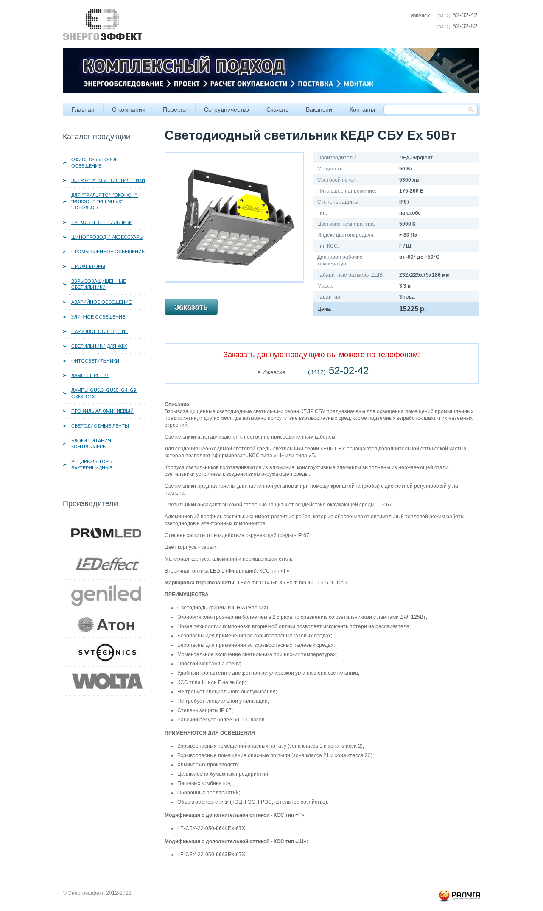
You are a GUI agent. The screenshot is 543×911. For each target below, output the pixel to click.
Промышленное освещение (108, 251)
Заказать (191, 307)
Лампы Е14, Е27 (90, 375)
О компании (129, 109)
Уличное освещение (98, 316)
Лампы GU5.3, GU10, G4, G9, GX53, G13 (104, 393)
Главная (83, 109)
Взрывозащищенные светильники (98, 284)
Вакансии (319, 109)
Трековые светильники (101, 222)
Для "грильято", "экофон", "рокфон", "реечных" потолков (104, 201)
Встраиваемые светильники (108, 180)
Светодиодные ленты (100, 425)
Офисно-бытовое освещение (94, 162)
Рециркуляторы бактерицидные (92, 464)
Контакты (362, 109)
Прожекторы (88, 266)
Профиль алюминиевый (102, 411)
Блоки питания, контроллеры (91, 444)
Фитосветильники (95, 360)
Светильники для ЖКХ (99, 346)
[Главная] (103, 13)
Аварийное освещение (101, 302)
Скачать (277, 109)
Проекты (175, 109)
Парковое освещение (99, 331)
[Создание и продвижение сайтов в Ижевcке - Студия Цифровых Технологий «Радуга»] (459, 893)
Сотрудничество (226, 109)
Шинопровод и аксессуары (107, 237)
